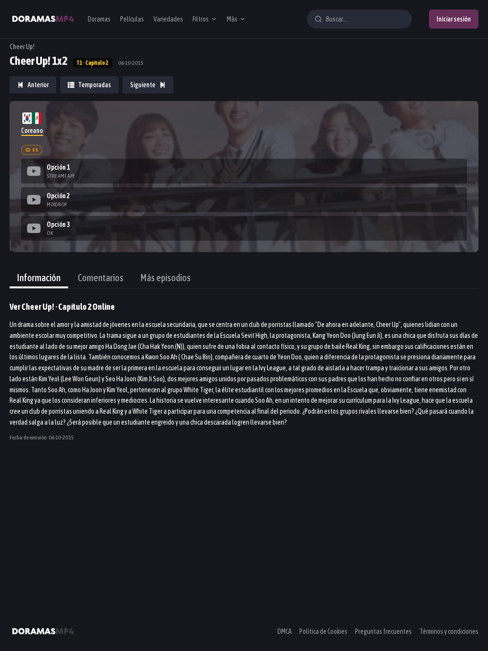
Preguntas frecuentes (383, 631)
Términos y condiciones (448, 631)
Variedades (168, 19)
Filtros (201, 19)
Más (232, 19)
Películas (132, 19)
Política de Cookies (323, 631)
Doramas (99, 19)
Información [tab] (39, 277)
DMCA (284, 631)
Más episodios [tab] (166, 277)
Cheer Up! (22, 47)
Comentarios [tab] (100, 277)
